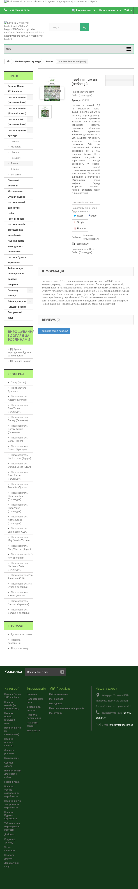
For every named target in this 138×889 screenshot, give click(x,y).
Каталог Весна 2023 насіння (16, 89)
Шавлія (14, 152)
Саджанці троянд (13, 293)
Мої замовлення (58, 694)
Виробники (16, 374)
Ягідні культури (17, 301)
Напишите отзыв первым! (91, 237)
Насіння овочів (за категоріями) (17, 100)
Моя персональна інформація (66, 708)
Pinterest (81, 228)
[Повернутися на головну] (8, 61)
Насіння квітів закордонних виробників (16, 246)
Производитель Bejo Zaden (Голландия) (18, 408)
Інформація (16, 625)
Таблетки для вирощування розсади (16, 273)
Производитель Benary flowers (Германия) (18, 429)
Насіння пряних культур (17, 133)
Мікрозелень (15, 191)
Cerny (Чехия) (18, 382)
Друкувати (83, 243)
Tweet (79, 215)
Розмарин (15, 157)
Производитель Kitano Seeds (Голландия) (18, 519)
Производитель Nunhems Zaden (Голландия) (18, 566)
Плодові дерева (17, 306)
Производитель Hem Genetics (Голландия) (18, 496)
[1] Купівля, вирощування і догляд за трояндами (20, 352)
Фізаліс (14, 169)
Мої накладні (56, 699)
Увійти (128, 10)
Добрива (13, 284)
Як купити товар (19, 648)
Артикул (76, 100)
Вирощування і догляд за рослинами (21, 335)
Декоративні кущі (15, 315)
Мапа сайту (33, 730)
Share (93, 215)
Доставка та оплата (21, 634)
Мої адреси (55, 703)
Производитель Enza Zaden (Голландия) (18, 475)
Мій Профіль (59, 688)
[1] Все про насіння (20, 361)
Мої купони (55, 713)
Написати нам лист (110, 10)
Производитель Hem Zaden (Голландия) (18, 508)
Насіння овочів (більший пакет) (17, 111)
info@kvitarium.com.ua (121, 724)
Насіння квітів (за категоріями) (17, 122)
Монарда (15, 146)
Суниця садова (16, 196)
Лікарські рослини (13, 183)
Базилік (14, 141)
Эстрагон (15, 174)
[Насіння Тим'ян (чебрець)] (45, 111)
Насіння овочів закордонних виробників (17, 230)
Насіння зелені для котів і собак (16, 208)
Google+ (81, 222)
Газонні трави (16, 218)
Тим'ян (14, 163)
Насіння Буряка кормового (17, 260)
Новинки (32, 694)
